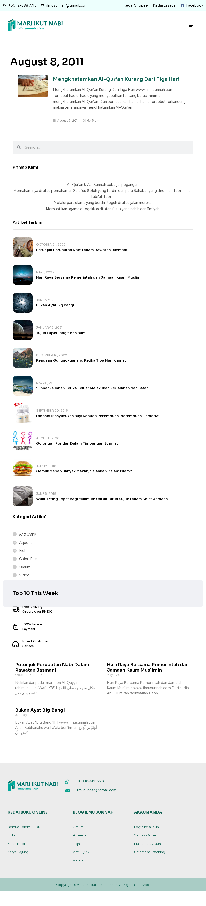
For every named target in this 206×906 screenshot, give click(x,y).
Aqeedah (27, 542)
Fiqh (22, 550)
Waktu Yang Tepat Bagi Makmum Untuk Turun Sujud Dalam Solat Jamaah (102, 499)
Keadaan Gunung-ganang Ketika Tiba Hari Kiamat (81, 360)
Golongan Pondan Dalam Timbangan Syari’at (77, 443)
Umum (24, 567)
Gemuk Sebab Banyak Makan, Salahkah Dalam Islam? (84, 471)
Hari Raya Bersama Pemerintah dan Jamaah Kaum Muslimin (90, 277)
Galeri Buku (28, 559)
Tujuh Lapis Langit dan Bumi (61, 333)
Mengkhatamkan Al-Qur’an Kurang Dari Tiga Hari (116, 79)
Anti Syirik (27, 534)
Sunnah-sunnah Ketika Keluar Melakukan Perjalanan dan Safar (92, 388)
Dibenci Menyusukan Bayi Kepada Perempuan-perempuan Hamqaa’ (97, 416)
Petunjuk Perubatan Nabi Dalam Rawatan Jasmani (81, 250)
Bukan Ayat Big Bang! (55, 305)
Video (24, 575)
